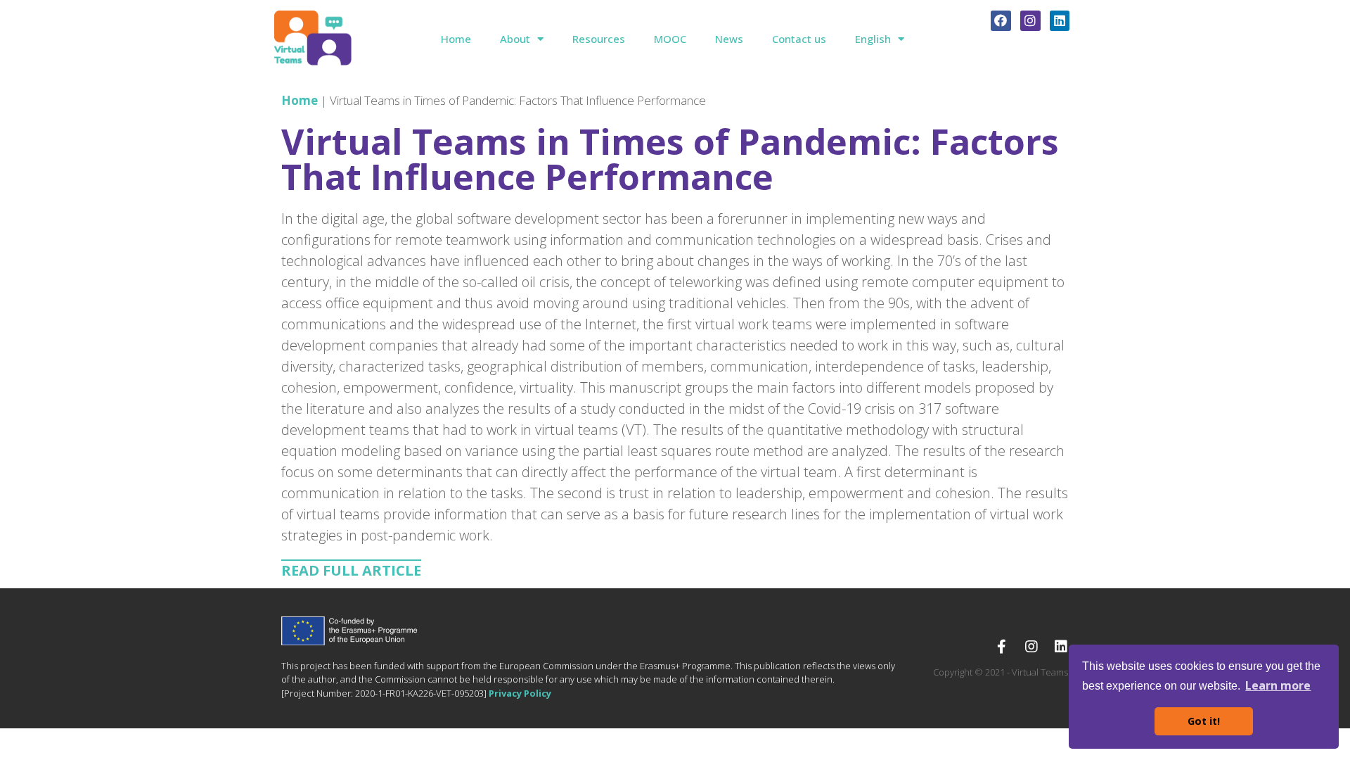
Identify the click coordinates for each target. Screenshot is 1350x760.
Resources (598, 39)
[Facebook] (1001, 21)
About (515, 39)
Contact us (799, 39)
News (729, 39)
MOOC (670, 39)
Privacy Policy (520, 693)
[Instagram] (1030, 21)
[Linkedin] (1060, 21)
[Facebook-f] (1002, 647)
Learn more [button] (1278, 685)
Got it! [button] (1204, 721)
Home (456, 39)
